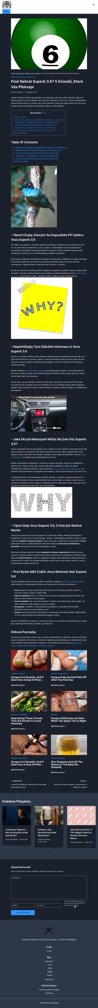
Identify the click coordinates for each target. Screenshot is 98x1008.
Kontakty (49, 993)
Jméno (15, 905)
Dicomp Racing (18, 92)
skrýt (44, 113)
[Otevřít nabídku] (94, 4)
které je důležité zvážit (35, 371)
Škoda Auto (15, 77)
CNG (50, 968)
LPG (49, 965)
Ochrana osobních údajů (49, 990)
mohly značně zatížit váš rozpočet (67, 469)
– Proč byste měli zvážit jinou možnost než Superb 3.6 (34, 130)
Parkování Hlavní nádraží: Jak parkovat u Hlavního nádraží (70, 784)
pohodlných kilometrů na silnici (41, 646)
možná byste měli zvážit (74, 582)
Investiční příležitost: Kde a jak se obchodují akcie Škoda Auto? (28, 784)
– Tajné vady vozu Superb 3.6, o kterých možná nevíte (34, 128)
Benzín (50, 975)
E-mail (41, 905)
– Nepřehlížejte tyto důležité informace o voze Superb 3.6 (35, 122)
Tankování (49, 961)
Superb (23, 77)
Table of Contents (19, 117)
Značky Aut (31, 77)
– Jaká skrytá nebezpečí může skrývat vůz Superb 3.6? (34, 125)
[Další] (92, 828)
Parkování (49, 979)
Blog (6, 11)
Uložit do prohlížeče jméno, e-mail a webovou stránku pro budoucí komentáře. (75, 903)
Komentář (16, 878)
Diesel (49, 972)
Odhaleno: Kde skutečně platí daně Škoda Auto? (47, 833)
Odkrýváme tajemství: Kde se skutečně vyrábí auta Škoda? (16, 833)
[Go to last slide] (5, 828)
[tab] (45, 852)
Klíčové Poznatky (19, 133)
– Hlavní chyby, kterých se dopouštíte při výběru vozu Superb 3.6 (38, 120)
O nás (49, 951)
